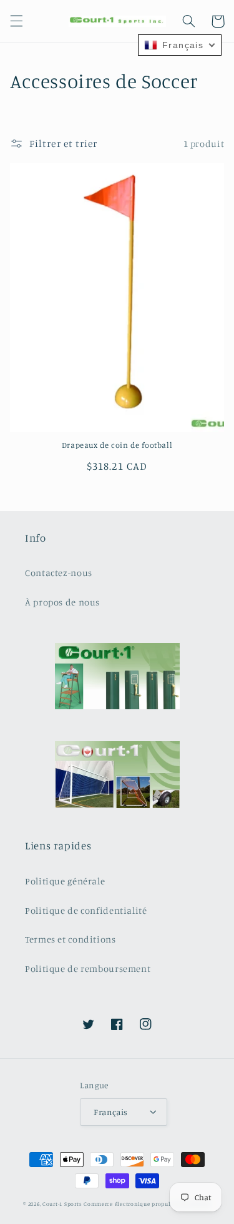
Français (110, 1112)
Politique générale (65, 881)
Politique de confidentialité (86, 910)
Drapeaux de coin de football (117, 445)
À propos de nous (62, 602)
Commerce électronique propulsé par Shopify (147, 1203)
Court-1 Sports (62, 1203)
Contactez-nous (58, 572)
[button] (16, 21)
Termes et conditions (70, 939)
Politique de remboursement (87, 968)
